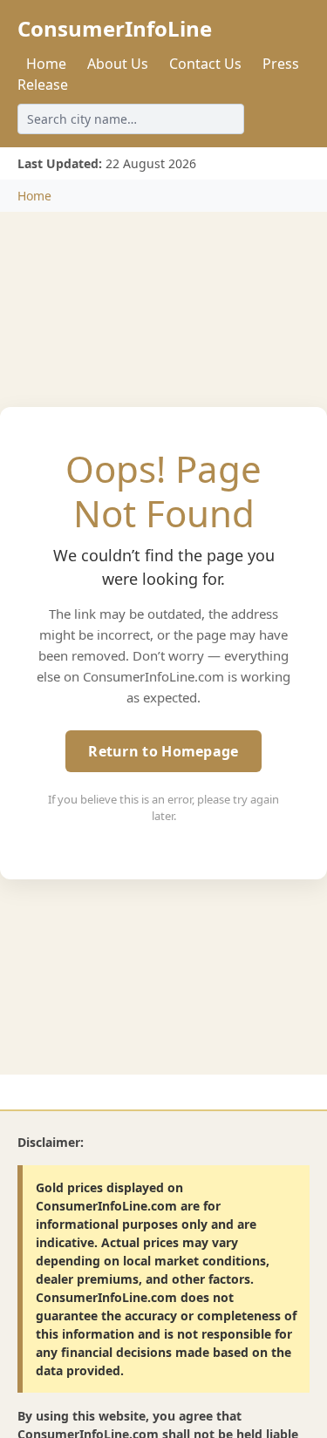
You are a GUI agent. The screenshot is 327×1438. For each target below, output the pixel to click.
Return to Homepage (163, 751)
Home (46, 63)
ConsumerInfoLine (114, 28)
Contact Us (205, 63)
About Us (117, 63)
